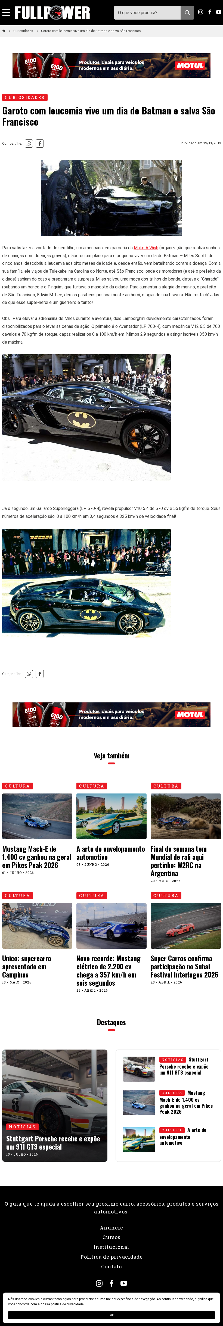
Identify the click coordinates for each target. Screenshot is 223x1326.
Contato (111, 1266)
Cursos (111, 1237)
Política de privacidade (111, 1256)
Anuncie (111, 1227)
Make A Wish (146, 247)
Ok (111, 1314)
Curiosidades (23, 31)
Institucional (111, 1247)
